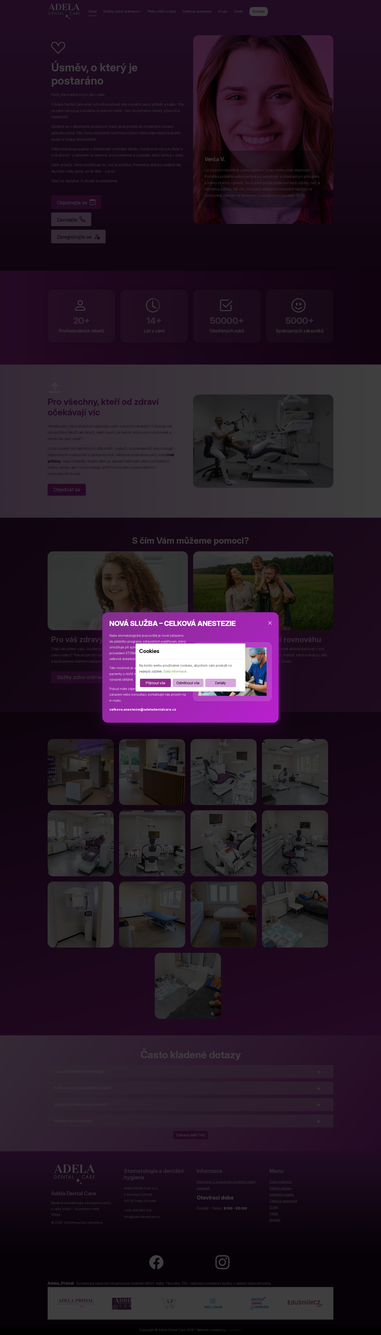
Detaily (220, 683)
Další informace (175, 671)
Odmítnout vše (188, 683)
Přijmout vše (155, 683)
